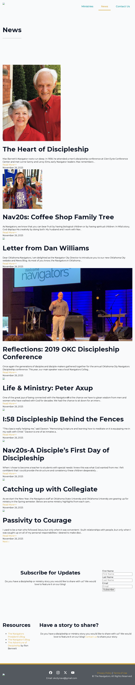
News (104, 6)
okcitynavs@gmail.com (65, 678)
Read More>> (10, 165)
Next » (6, 541)
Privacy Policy (104, 673)
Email (105, 583)
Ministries (87, 6)
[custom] (51, 673)
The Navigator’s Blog (19, 639)
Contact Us (123, 6)
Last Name (107, 577)
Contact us (91, 637)
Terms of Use (120, 673)
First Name (108, 571)
